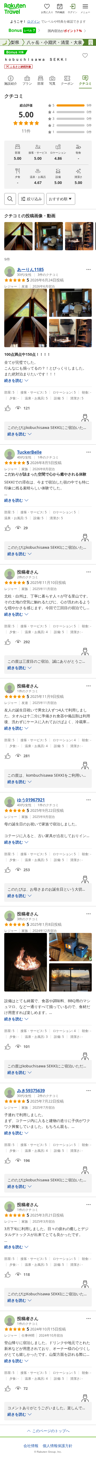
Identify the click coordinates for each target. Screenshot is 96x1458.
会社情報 (30, 1446)
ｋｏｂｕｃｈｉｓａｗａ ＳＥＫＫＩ (36, 59)
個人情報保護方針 (58, 1446)
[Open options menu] (88, 269)
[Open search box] (10, 199)
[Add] (85, 55)
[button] (18, 236)
